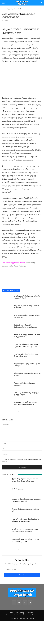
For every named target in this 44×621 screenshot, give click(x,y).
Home (4, 9)
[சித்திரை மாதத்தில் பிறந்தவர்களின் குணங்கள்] (7, 308)
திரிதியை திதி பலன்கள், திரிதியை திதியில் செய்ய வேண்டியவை (26, 403)
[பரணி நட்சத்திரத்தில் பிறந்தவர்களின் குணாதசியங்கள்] (7, 298)
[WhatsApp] (9, 280)
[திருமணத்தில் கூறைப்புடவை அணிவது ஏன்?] (6, 512)
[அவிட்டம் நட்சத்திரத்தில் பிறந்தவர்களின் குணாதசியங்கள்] (7, 327)
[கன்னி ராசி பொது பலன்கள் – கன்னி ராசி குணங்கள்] (7, 337)
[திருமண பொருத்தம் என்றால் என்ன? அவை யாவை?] (7, 317)
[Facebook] (4, 280)
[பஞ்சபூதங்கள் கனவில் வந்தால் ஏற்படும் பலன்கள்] (7, 375)
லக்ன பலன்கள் (17, 9)
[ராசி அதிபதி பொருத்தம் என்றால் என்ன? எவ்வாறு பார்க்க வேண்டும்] (6, 523)
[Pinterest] (23, 280)
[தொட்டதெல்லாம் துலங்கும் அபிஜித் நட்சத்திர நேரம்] (7, 395)
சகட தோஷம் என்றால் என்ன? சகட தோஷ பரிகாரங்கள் (26, 355)
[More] (28, 280)
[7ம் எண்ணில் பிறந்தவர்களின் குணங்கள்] (7, 385)
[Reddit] (19, 602)
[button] (3, 3)
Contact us (26, 615)
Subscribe (22, 575)
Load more (21, 412)
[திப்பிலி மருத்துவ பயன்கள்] (6, 492)
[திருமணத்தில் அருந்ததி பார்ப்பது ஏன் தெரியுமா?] (7, 366)
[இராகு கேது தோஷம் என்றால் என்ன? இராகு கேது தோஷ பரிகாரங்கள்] (6, 482)
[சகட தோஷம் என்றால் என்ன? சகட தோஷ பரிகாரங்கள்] (7, 356)
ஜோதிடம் (9, 9)
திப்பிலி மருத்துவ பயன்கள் (21, 489)
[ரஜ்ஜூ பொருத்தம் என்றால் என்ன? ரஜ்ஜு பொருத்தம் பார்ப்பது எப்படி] (7, 346)
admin (6, 20)
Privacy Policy (19, 613)
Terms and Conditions (13, 615)
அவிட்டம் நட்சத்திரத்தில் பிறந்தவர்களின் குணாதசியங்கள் (26, 326)
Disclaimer (29, 613)
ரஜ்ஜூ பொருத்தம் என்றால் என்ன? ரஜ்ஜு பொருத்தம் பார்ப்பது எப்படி (26, 345)
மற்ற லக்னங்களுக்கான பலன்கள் (13, 263)
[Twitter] (13, 280)
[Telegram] (18, 280)
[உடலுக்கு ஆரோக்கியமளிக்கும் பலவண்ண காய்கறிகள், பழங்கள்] (6, 502)
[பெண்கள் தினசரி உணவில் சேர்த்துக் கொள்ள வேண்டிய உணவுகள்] (6, 533)
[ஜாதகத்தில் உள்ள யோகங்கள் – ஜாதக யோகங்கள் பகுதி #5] (6, 542)
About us (35, 615)
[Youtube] (30, 602)
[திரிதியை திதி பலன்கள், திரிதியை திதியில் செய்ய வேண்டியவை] (7, 404)
